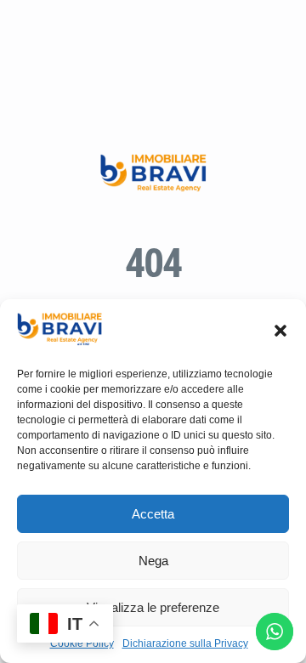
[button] (280, 330)
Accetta (153, 514)
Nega (153, 560)
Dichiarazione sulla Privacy (185, 643)
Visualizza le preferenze (153, 607)
